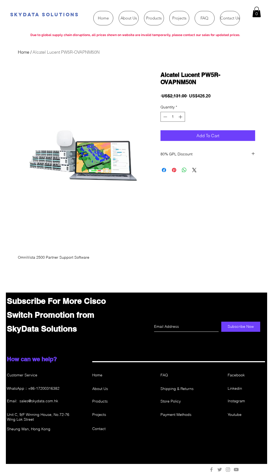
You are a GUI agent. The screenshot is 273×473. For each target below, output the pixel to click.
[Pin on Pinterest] (174, 170)
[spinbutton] (173, 116)
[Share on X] (194, 170)
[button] (256, 12)
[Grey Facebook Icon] (211, 469)
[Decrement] (164, 116)
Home (23, 52)
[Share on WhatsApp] (184, 170)
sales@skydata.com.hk (38, 401)
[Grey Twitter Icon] (220, 469)
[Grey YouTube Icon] (236, 469)
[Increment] (181, 116)
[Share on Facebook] (164, 170)
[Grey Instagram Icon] (228, 469)
